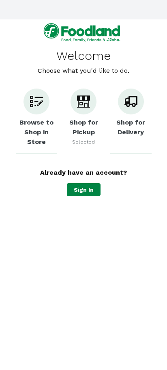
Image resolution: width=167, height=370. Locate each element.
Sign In (84, 189)
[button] (36, 121)
